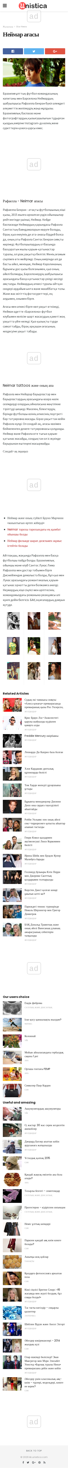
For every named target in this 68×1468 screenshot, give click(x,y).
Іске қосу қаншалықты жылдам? (43, 1019)
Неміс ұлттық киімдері (37, 1224)
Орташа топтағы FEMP (37, 1069)
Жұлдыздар (8, 26)
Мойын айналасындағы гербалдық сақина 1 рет (44, 1054)
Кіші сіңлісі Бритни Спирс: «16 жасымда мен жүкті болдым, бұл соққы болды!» (43, 1293)
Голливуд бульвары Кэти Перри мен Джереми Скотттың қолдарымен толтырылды (42, 875)
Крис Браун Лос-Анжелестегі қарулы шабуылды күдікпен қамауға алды (41, 721)
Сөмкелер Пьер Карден (38, 1085)
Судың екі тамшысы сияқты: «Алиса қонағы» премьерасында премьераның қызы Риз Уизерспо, (44, 703)
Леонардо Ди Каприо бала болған (44, 752)
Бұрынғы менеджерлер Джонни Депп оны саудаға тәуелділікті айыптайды (43, 805)
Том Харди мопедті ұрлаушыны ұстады (43, 787)
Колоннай (30, 1036)
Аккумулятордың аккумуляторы (43, 1109)
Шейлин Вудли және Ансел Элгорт (45, 1324)
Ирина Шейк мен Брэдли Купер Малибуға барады (43, 857)
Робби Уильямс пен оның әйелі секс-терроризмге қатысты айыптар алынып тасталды (45, 823)
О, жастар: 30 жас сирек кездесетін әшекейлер (45, 1127)
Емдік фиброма (33, 1003)
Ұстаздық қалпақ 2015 (37, 1158)
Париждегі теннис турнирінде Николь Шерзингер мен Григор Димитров (42, 910)
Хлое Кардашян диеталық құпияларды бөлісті (39, 770)
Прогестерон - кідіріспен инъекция (45, 1207)
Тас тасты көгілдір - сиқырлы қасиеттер (42, 1309)
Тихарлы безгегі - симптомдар (42, 1191)
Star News (21, 26)
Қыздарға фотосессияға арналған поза (43, 1275)
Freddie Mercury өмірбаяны (41, 736)
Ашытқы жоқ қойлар (36, 1257)
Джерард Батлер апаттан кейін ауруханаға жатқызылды (42, 1143)
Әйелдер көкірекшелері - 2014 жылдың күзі (42, 1342)
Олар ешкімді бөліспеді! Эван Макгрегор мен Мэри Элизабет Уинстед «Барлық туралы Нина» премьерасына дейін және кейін (43, 1362)
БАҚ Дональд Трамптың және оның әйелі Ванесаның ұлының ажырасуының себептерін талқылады (42, 930)
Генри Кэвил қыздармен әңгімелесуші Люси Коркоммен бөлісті (42, 841)
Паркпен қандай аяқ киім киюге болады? (43, 1242)
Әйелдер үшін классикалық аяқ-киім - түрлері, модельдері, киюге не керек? (44, 1382)
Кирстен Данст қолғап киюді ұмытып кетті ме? (41, 892)
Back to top (34, 1450)
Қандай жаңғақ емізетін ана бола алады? (43, 1176)
